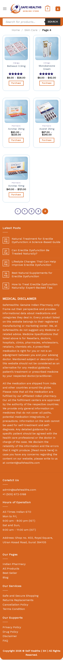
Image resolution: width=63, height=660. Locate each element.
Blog (5, 577)
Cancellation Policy (15, 604)
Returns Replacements (18, 600)
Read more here (42, 450)
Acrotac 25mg (16, 128)
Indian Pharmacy (14, 564)
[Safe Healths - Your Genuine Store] (26, 9)
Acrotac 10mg (16, 185)
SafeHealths (11, 330)
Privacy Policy (12, 627)
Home (16, 30)
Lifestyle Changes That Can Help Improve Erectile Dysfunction (34, 263)
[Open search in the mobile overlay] (31, 21)
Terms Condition (14, 609)
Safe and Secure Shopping (20, 595)
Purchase (16, 83)
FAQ (5, 640)
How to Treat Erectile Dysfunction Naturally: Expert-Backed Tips (34, 286)
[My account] (57, 8)
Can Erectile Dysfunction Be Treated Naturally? (30, 252)
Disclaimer (10, 636)
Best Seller (10, 573)
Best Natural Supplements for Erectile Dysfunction (32, 274)
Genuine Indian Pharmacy (36, 305)
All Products (11, 568)
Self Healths (32, 650)
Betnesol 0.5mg (16, 66)
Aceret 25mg (46, 128)
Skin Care (30, 30)
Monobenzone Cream (47, 67)
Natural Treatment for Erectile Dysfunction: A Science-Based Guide (36, 240)
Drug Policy (10, 631)
